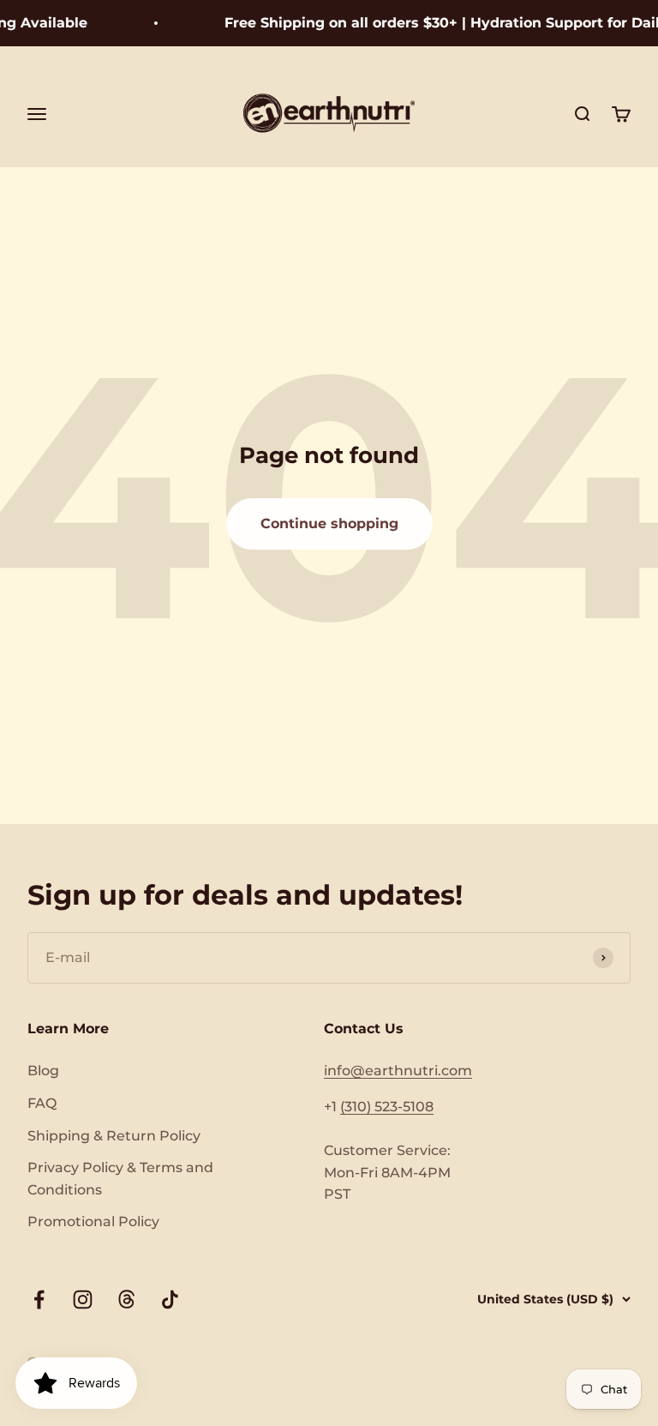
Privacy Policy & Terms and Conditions (120, 1178)
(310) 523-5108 (387, 1106)
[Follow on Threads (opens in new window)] (126, 1299)
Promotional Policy (93, 1221)
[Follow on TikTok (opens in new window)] (170, 1299)
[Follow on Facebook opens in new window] (39, 1299)
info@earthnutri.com (398, 1070)
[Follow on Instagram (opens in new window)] (82, 1299)
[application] (76, 1383)
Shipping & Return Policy (113, 1136)
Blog (43, 1070)
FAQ (42, 1103)
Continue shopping (329, 523)
